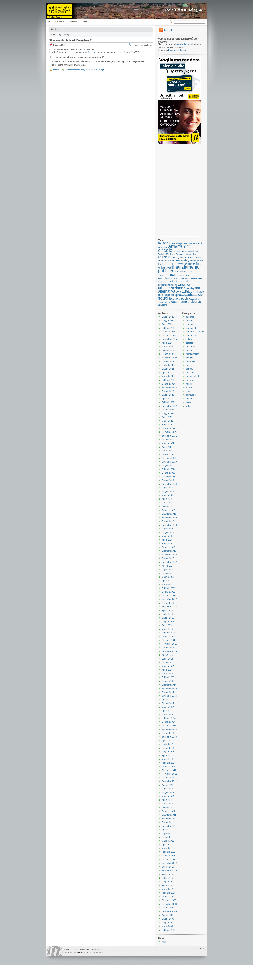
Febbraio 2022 (169, 424)
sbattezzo (195, 295)
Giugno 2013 (168, 748)
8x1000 (163, 243)
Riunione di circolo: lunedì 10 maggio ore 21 (70, 40)
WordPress (55, 951)
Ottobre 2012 (168, 778)
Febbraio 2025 (169, 350)
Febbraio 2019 (169, 506)
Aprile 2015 (167, 670)
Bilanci (84, 22)
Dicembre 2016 (169, 595)
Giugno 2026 (168, 317)
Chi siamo (59, 22)
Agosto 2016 (168, 610)
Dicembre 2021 (169, 428)
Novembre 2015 (169, 644)
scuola (164, 298)
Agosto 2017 (168, 566)
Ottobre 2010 (168, 867)
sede (188, 391)
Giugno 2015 (168, 662)
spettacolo (191, 395)
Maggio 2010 (168, 882)
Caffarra (170, 254)
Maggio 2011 (168, 841)
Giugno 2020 (168, 465)
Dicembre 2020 (169, 458)
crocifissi (162, 261)
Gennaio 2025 (168, 354)
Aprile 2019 (167, 499)
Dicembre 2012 (169, 770)
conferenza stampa (195, 332)
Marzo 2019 (167, 503)
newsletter (191, 361)
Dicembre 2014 (169, 685)
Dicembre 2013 (169, 725)
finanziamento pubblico (178, 269)
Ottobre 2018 (168, 521)
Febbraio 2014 (169, 718)
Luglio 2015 (167, 659)
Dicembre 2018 (169, 514)
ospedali (190, 369)
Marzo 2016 (167, 629)
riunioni (56, 70)
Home (50, 22)
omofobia (172, 281)
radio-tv (189, 380)
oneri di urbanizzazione (173, 283)
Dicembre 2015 (169, 640)
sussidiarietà (164, 302)
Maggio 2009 (168, 923)
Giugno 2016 (168, 618)
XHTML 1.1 (82, 952)
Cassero (180, 254)
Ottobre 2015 (168, 647)
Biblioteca (73, 22)
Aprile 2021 (167, 447)
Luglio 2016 (167, 614)
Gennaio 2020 (168, 473)
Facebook (173, 50)
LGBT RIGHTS (185, 275)
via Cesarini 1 (91, 52)
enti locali (190, 346)
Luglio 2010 (167, 878)
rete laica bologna (98, 70)
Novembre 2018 (169, 517)
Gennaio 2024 (168, 384)
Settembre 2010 (169, 870)
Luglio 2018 (167, 528)
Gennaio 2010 (168, 896)
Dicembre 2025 (169, 335)
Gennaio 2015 (168, 681)
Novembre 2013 (169, 729)
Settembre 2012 (169, 781)
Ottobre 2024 (168, 361)
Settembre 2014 (169, 696)
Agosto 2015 (168, 655)
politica (180, 291)
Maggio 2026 (168, 320)
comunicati (191, 328)
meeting (190, 358)
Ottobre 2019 (168, 480)
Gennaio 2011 (168, 856)
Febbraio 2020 (169, 469)
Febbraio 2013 (169, 763)
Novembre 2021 (169, 432)
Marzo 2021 (167, 450)
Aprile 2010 (167, 885)
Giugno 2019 (168, 491)
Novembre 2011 (169, 818)
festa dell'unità (186, 264)
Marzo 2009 (167, 926)
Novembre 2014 (169, 688)
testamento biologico (185, 301)
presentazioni (192, 376)
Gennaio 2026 (168, 332)
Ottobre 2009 (168, 907)
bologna (189, 251)
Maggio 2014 (168, 707)
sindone (196, 299)
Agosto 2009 (168, 915)
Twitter (183, 50)
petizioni (190, 372)
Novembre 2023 (169, 387)
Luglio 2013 (167, 744)
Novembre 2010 (169, 863)
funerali (178, 271)
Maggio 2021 (168, 443)
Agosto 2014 (168, 700)
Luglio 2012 (167, 789)
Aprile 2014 (167, 711)
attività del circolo (72, 70)
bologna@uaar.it (183, 44)
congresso (85, 70)
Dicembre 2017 (169, 551)
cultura (189, 339)
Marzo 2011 (167, 848)
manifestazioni (168, 278)
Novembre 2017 (169, 555)
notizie (189, 365)
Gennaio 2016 (168, 636)
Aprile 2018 (167, 540)
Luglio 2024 (167, 365)
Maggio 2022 (168, 413)
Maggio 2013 (168, 751)
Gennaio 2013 (168, 766)
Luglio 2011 (167, 833)
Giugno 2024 (168, 369)
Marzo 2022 (167, 421)
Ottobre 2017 (168, 558)
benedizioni (179, 251)
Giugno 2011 (168, 837)
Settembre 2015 (169, 651)
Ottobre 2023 (168, 391)
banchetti (190, 317)
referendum (198, 291)
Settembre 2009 (169, 911)
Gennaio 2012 (168, 811)
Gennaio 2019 (168, 510)
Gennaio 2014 (168, 722)
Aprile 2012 (167, 800)
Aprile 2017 (167, 581)
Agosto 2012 (168, 785)
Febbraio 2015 (169, 677)
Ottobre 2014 (168, 692)
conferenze (191, 335)
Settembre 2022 (169, 406)
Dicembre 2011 (169, 815)
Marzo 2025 (167, 346)
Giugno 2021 (168, 439)
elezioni (171, 264)
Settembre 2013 (169, 737)
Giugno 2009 (168, 919)
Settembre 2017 (169, 562)
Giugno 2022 (168, 410)
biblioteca (190, 320)
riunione (184, 295)
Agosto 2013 (168, 740)
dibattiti (189, 343)
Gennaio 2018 (168, 547)
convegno (198, 257)
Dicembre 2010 (169, 859)
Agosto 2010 (168, 874)
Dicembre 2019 (169, 477)
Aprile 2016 (167, 625)
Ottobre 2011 (168, 822)
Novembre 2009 (169, 904)
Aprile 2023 (167, 398)
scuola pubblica (182, 298)
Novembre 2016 (169, 599)
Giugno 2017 (168, 573)
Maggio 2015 (168, 666)
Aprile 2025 (167, 343)
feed (168, 30)
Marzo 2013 (167, 759)
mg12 (73, 952)
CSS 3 (91, 952)
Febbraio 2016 (169, 633)
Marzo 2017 (167, 584)
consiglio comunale (182, 257)
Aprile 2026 (167, 324)
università (162, 305)
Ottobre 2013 (168, 733)
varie (188, 402)
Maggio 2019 (168, 495)
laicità (173, 274)
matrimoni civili (187, 278)
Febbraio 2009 (169, 930)
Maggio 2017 (168, 577)
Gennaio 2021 (168, 454)
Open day (189, 288)
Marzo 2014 (167, 714)
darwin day (181, 260)
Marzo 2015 (167, 673)
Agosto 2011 (167, 829)
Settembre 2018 (169, 525)
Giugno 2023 (168, 395)
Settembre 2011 (169, 826)
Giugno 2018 (168, 532)
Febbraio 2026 (169, 328)
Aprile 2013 (167, 755)
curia (170, 260)
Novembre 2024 (169, 358)
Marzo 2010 (167, 889)
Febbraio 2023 (169, 402)
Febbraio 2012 (169, 807)
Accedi (165, 942)
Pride (188, 291)
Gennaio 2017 (168, 592)
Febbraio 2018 (169, 543)
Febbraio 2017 (169, 588)
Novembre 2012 (169, 774)
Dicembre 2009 (169, 900)
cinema (189, 324)
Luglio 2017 (167, 569)
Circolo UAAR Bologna (181, 10)
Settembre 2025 (169, 339)
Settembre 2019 (169, 484)
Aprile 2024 (167, 372)
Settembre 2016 (169, 606)
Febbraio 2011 (168, 852)
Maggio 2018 (168, 536)
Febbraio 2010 (169, 893)
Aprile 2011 (167, 844)
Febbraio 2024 (169, 380)
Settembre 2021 (169, 436)
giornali (189, 350)
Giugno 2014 (168, 703)
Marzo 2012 (167, 804)
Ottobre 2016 (168, 603)
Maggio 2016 (168, 621)
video (188, 406)
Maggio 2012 (168, 796)
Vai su (201, 949)
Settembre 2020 (169, 462)
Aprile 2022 (167, 417)
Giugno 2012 (168, 792)
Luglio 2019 (167, 488)
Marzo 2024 (167, 376)
